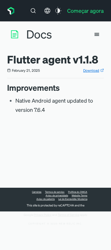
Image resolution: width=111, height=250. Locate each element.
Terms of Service (68, 214)
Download (91, 70)
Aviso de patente (45, 199)
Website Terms (79, 195)
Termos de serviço (55, 191)
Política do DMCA (77, 191)
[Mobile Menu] (97, 34)
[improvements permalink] (63, 87)
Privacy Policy (43, 214)
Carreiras (36, 191)
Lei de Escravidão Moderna (72, 199)
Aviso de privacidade (57, 195)
